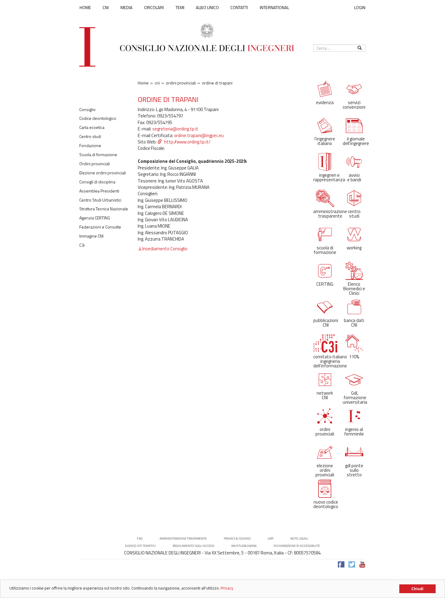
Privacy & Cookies (237, 538)
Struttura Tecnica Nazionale (103, 209)
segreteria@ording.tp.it (175, 128)
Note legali (299, 538)
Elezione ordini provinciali (102, 173)
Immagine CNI (91, 236)
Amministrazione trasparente (183, 538)
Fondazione (90, 146)
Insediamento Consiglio (164, 248)
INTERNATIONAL (274, 7)
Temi (180, 7)
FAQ (140, 538)
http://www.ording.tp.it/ (187, 141)
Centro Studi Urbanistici (100, 200)
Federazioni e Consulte (100, 227)
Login (359, 7)
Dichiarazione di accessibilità (297, 546)
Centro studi (90, 136)
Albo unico (207, 7)
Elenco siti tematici (140, 546)
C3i (82, 245)
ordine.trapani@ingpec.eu (199, 135)
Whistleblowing (244, 546)
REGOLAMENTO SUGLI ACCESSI (193, 546)
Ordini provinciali (94, 164)
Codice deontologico (97, 118)
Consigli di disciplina (97, 182)
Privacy (227, 588)
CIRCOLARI (154, 7)
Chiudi (417, 589)
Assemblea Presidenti (99, 191)
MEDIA (126, 7)
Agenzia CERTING (94, 218)
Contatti (239, 7)
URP (270, 538)
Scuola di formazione (98, 155)
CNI (106, 7)
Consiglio (87, 110)
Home (85, 7)
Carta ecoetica (91, 127)
